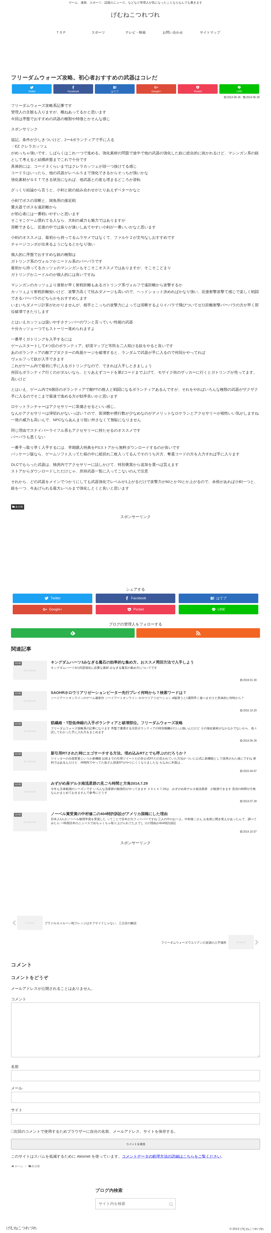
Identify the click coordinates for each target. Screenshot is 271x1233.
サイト (16, 1110)
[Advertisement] (135, 57)
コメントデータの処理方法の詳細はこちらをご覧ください (171, 1156)
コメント (18, 999)
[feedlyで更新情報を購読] (73, 633)
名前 (15, 1067)
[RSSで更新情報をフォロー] (198, 633)
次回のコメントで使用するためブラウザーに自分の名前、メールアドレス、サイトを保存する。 (96, 1131)
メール (16, 1088)
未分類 (19, 506)
